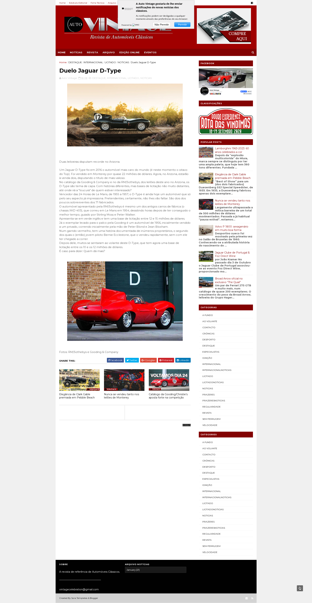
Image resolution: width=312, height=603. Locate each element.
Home (62, 2)
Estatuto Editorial (78, 2)
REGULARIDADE (211, 406)
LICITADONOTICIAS (213, 382)
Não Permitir (162, 24)
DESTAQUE (75, 62)
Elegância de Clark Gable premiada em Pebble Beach (77, 396)
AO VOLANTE (209, 321)
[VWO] (136, 25)
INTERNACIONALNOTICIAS (216, 370)
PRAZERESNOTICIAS (213, 400)
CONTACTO (208, 327)
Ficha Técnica (97, 2)
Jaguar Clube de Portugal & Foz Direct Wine (232, 254)
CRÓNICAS (208, 333)
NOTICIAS (123, 62)
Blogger (94, 598)
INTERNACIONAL (93, 62)
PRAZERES (208, 394)
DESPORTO (208, 339)
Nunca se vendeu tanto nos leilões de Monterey (121, 396)
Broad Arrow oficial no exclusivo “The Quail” (229, 280)
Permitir (182, 24)
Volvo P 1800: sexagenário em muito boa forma (231, 228)
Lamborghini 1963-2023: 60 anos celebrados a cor (232, 150)
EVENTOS (150, 52)
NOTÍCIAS (76, 52)
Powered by (127, 25)
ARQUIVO (109, 52)
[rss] (252, 598)
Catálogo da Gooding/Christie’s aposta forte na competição (168, 396)
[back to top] (300, 588)
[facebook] (252, 3)
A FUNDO (207, 315)
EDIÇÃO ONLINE (129, 52)
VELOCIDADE (209, 425)
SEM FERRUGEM (211, 419)
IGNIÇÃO (207, 358)
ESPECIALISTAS (210, 351)
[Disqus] (125, 470)
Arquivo (112, 2)
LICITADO (110, 62)
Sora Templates (79, 598)
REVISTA (92, 52)
